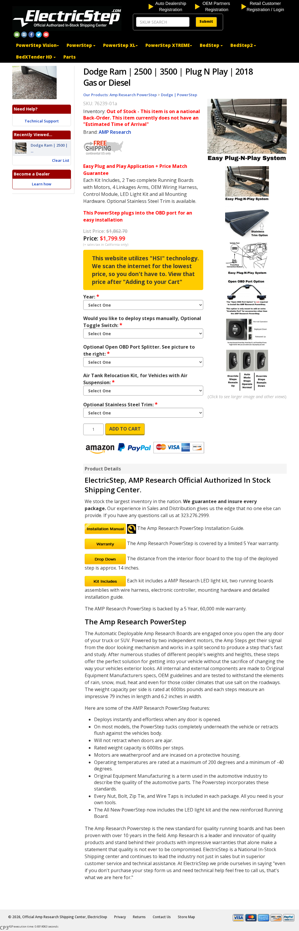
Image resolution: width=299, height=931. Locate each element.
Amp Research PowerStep (133, 94)
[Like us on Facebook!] (31, 34)
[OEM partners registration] (217, 6)
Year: (91, 296)
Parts (69, 57)
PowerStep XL (119, 45)
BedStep (210, 45)
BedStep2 (242, 45)
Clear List (60, 160)
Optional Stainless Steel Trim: (120, 404)
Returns (139, 916)
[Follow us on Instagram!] (24, 34)
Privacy (120, 916)
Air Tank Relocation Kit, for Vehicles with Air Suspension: (135, 379)
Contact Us (162, 916)
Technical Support (42, 121)
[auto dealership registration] (171, 6)
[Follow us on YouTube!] (46, 34)
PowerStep (80, 45)
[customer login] (264, 6)
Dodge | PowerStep (179, 94)
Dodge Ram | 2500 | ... (49, 148)
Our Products (95, 94)
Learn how (41, 184)
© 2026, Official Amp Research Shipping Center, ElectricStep (57, 916)
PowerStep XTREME (167, 45)
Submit (206, 21)
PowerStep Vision (36, 45)
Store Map (186, 916)
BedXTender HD (34, 57)
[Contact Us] (17, 34)
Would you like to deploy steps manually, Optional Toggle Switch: (142, 322)
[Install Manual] (105, 528)
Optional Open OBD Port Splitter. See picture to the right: (139, 350)
